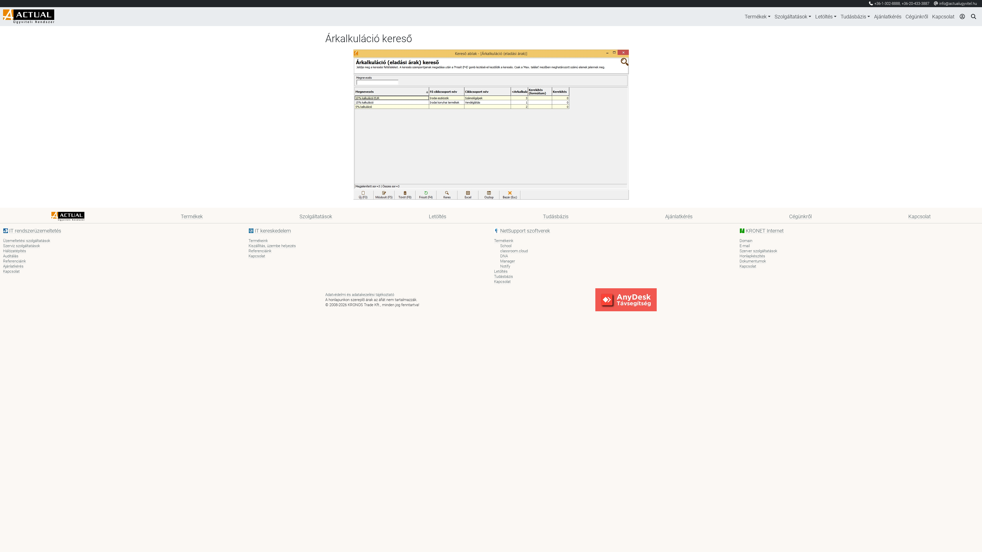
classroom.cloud (514, 251)
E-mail (745, 246)
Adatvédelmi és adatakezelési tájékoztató (359, 294)
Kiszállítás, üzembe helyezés (272, 246)
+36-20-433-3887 (915, 3)
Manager (507, 261)
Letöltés (824, 17)
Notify (505, 266)
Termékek (756, 17)
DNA (504, 256)
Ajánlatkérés (887, 17)
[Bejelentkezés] (962, 16)
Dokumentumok (753, 261)
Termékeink (258, 240)
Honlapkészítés (752, 256)
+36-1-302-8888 (887, 3)
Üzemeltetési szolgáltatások (26, 240)
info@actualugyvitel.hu (957, 3)
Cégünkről (917, 17)
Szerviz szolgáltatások (21, 246)
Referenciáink (14, 261)
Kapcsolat (943, 17)
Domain (746, 240)
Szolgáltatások (791, 17)
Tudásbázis (853, 17)
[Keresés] (973, 16)
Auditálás (10, 256)
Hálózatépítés (14, 251)
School (505, 246)
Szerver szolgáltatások (758, 251)
